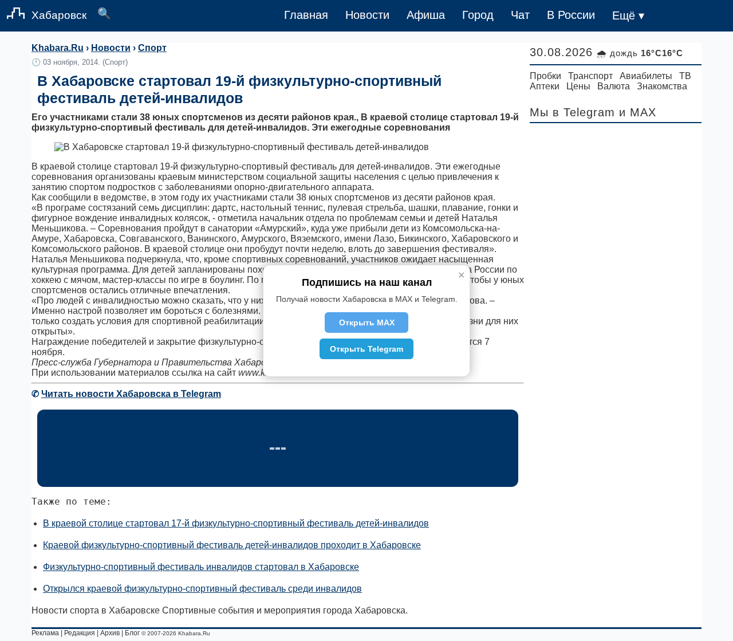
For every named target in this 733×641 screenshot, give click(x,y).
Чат (520, 15)
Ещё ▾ (628, 15)
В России (571, 15)
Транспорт (590, 76)
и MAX (637, 112)
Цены (578, 86)
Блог (132, 633)
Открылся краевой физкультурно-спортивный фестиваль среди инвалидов (202, 588)
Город (478, 15)
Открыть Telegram (366, 348)
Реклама (45, 633)
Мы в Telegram (572, 112)
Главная (306, 15)
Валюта (613, 86)
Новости (367, 15)
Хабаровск (58, 15)
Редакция (79, 633)
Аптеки (544, 86)
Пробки (545, 76)
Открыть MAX (367, 322)
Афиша (426, 15)
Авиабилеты (646, 76)
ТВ (685, 76)
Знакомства (662, 86)
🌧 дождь (640, 53)
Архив (110, 633)
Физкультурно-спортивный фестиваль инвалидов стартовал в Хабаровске (201, 567)
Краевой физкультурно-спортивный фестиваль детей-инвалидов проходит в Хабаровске (232, 545)
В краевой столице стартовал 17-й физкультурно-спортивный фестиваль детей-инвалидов (236, 523)
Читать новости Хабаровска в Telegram (131, 394)
